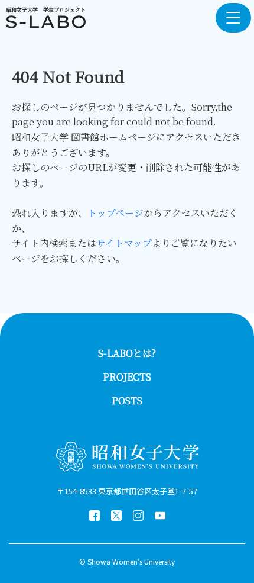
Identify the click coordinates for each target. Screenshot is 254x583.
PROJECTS (127, 377)
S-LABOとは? (127, 353)
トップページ (115, 213)
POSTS (127, 400)
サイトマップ (124, 243)
